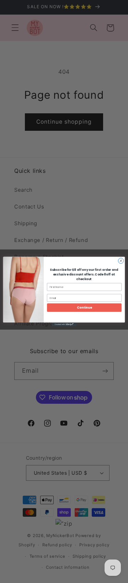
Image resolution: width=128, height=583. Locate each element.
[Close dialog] (120, 260)
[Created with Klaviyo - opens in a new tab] (64, 324)
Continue (84, 307)
